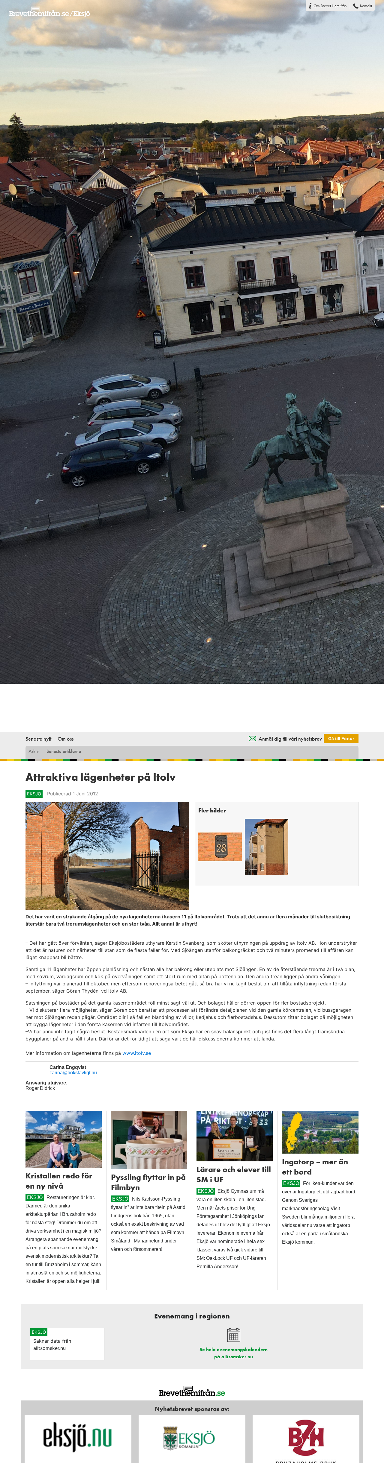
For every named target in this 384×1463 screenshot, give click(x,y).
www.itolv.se (136, 1053)
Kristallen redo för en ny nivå (59, 1181)
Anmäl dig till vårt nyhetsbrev (290, 738)
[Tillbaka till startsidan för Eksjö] (45, 8)
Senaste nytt (38, 738)
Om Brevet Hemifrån (330, 5)
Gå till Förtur (341, 738)
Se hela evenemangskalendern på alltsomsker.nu (234, 1353)
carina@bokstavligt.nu (73, 1072)
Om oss (66, 738)
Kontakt (366, 5)
